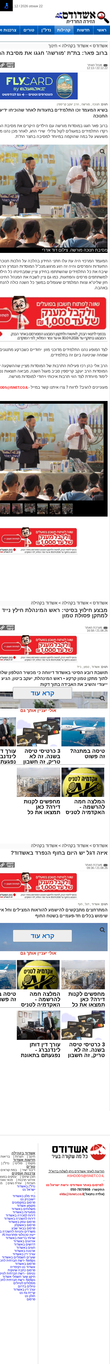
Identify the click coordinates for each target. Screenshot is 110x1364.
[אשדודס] (74, 1159)
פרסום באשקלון (24, 1225)
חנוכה (96, 104)
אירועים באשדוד (24, 1241)
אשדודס (100, 46)
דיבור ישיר (28, 1170)
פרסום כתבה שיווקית (21, 1270)
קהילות (63, 30)
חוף (80, 904)
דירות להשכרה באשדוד (19, 1218)
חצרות (19, 1156)
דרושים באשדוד (24, 1244)
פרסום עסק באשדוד (21, 1222)
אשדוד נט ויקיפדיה (22, 1267)
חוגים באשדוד (25, 1248)
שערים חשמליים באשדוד (18, 1257)
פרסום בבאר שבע (23, 1228)
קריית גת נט (27, 1293)
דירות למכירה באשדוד (20, 1215)
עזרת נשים (14, 1183)
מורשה (85, 104)
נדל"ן (46, 30)
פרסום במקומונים (23, 1202)
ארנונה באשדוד (24, 1251)
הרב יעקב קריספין (68, 104)
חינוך (52, 46)
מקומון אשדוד (26, 1206)
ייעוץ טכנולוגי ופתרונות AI (18, 1235)
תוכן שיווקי (28, 1177)
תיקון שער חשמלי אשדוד (18, 1277)
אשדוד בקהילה (75, 46)
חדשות (83, 30)
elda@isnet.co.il (72, 1194)
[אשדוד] (82, 24)
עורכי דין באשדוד (24, 1254)
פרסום (30, 1299)
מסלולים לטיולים (24, 1283)
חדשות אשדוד (24, 1160)
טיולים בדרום (26, 1286)
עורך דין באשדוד (24, 1289)
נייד (79, 666)
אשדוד (95, 666)
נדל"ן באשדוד (26, 1186)
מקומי (31, 1163)
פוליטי (18, 1163)
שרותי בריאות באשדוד (20, 1238)
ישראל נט (28, 1189)
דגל (86, 904)
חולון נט (29, 1296)
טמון (86, 666)
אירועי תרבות (26, 1180)
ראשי (102, 30)
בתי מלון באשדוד (24, 1196)
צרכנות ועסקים (23, 1173)
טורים (28, 30)
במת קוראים (9, 1170)
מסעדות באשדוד (24, 1212)
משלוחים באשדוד (23, 1209)
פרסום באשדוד (24, 1264)
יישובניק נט (27, 1199)
